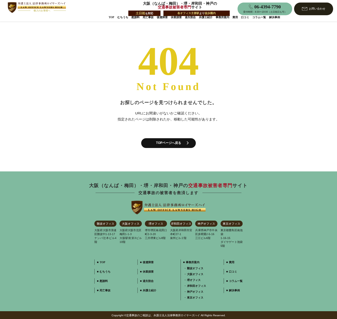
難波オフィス (195, 268)
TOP (111, 17)
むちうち (122, 17)
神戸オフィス (195, 291)
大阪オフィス (195, 274)
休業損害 (176, 17)
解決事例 (274, 17)
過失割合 (190, 17)
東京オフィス (195, 297)
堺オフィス (194, 280)
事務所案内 (222, 17)
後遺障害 (162, 17)
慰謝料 (135, 17)
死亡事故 (148, 17)
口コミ (245, 17)
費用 (235, 17)
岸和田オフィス (196, 286)
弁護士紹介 (206, 17)
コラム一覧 (259, 17)
